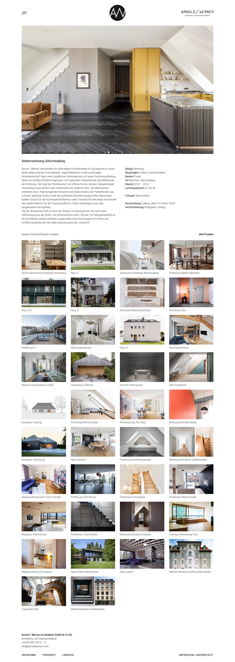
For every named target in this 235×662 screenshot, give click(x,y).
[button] (105, 152)
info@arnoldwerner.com (35, 646)
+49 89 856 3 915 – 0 (34, 642)
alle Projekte (206, 234)
